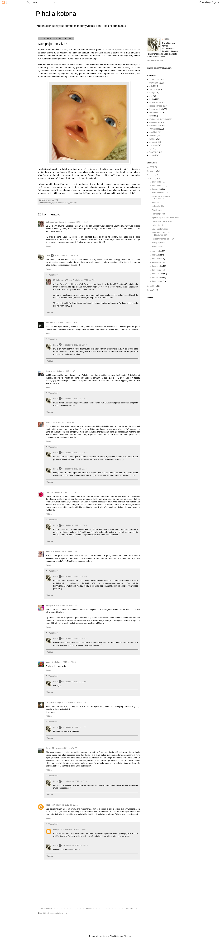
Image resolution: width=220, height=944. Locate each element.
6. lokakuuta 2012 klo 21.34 (64, 662)
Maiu (48, 422)
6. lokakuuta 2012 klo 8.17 (76, 222)
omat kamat (154, 122)
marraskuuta (158, 185)
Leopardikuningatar (54, 702)
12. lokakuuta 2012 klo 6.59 (74, 781)
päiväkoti (153, 132)
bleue (48, 662)
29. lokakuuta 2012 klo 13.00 (73, 829)
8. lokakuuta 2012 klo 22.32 (76, 702)
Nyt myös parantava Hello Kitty (165, 217)
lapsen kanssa (58, 203)
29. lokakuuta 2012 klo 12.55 (65, 805)
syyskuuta (156, 251)
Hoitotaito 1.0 (157, 225)
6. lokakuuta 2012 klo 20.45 (74, 525)
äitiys (75, 203)
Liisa (48, 256)
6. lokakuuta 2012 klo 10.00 (74, 345)
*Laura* (49, 371)
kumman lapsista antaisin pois (121, 49)
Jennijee (49, 606)
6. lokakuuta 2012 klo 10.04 (74, 453)
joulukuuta (157, 182)
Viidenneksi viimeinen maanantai (161, 197)
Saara (48, 748)
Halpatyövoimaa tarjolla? (163, 239)
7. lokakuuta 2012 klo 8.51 (84, 280)
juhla (151, 99)
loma (151, 116)
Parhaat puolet (158, 214)
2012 (152, 178)
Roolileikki (156, 202)
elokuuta (156, 255)
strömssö (153, 142)
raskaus (152, 135)
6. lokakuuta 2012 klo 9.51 (65, 371)
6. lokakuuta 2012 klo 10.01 (74, 399)
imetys (152, 93)
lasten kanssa (155, 112)
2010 (152, 290)
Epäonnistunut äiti (160, 229)
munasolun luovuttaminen (160, 119)
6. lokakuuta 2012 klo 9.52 (62, 422)
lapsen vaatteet (156, 109)
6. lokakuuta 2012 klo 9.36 (65, 323)
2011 (152, 286)
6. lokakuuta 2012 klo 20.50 (74, 576)
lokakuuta (156, 189)
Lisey (48, 492)
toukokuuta (157, 266)
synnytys (153, 145)
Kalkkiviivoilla (158, 206)
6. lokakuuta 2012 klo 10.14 (74, 469)
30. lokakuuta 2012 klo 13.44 (75, 845)
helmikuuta (157, 277)
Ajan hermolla (158, 210)
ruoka (151, 139)
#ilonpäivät (154, 79)
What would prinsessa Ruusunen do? (161, 234)
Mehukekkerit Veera (55, 222)
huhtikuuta (157, 270)
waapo (49, 805)
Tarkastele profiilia (155, 60)
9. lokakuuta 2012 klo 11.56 (74, 682)
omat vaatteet (155, 126)
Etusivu (89, 908)
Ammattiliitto (157, 246)
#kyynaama (154, 83)
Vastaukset (53, 275)
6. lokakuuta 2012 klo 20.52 (74, 638)
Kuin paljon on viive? (161, 242)
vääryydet (68, 203)
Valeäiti (49, 552)
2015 (152, 167)
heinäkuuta (157, 259)
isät (151, 96)
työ (150, 149)
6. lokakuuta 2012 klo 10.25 (64, 492)
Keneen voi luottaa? (160, 193)
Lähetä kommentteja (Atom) (55, 913)
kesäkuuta (157, 262)
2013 (152, 175)
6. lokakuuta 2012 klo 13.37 (66, 606)
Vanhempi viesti (132, 908)
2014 (152, 171)
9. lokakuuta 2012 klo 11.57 (74, 727)
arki (49, 203)
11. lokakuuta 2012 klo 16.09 (64, 748)
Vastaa (49, 246)
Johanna (49, 323)
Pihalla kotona (56, 13)
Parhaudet (154, 129)
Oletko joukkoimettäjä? (162, 221)
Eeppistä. (153, 89)
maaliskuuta (157, 274)
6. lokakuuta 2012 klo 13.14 (65, 552)
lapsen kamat (155, 102)
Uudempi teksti (45, 908)
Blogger (127, 936)
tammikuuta (157, 281)
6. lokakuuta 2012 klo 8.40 (66, 256)
